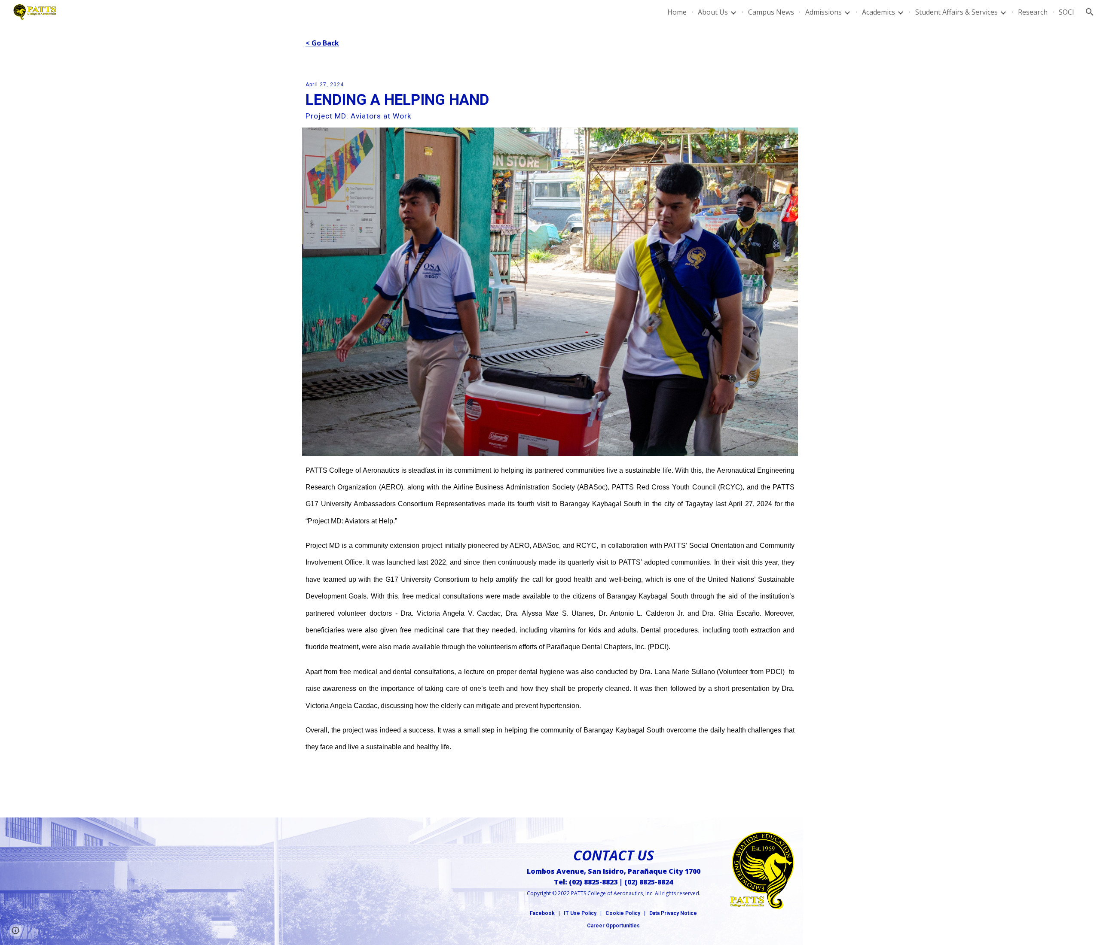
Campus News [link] (771, 12)
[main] (550, 43)
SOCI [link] (1066, 12)
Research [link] (1033, 12)
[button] (1089, 12)
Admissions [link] (823, 12)
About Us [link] (713, 12)
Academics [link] (878, 12)
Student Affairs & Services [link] (956, 12)
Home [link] (677, 12)
